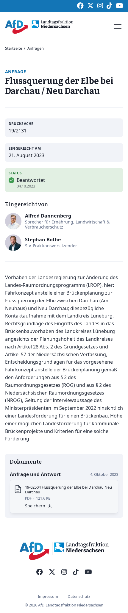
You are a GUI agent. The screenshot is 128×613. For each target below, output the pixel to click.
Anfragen (35, 48)
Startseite (13, 48)
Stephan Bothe (43, 239)
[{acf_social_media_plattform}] (39, 572)
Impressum (48, 596)
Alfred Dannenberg (48, 215)
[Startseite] (39, 27)
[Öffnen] (117, 26)
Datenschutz (79, 596)
